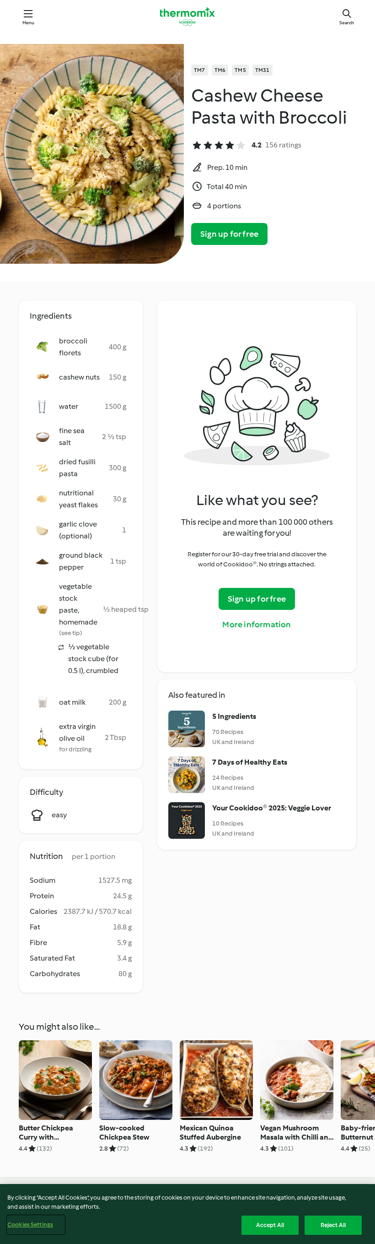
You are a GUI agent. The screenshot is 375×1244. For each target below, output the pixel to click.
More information (256, 624)
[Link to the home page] (187, 16)
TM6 (220, 70)
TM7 (199, 70)
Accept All (270, 1225)
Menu (28, 23)
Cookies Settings (30, 1224)
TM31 (262, 70)
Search (346, 23)
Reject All (333, 1225)
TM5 (240, 70)
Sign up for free (229, 234)
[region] (187, 1214)
